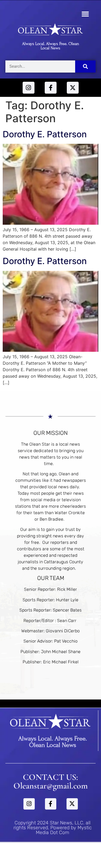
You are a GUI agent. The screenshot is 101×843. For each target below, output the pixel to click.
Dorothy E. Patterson (45, 134)
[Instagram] (28, 88)
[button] (85, 14)
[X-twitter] (73, 88)
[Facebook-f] (51, 88)
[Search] (85, 66)
